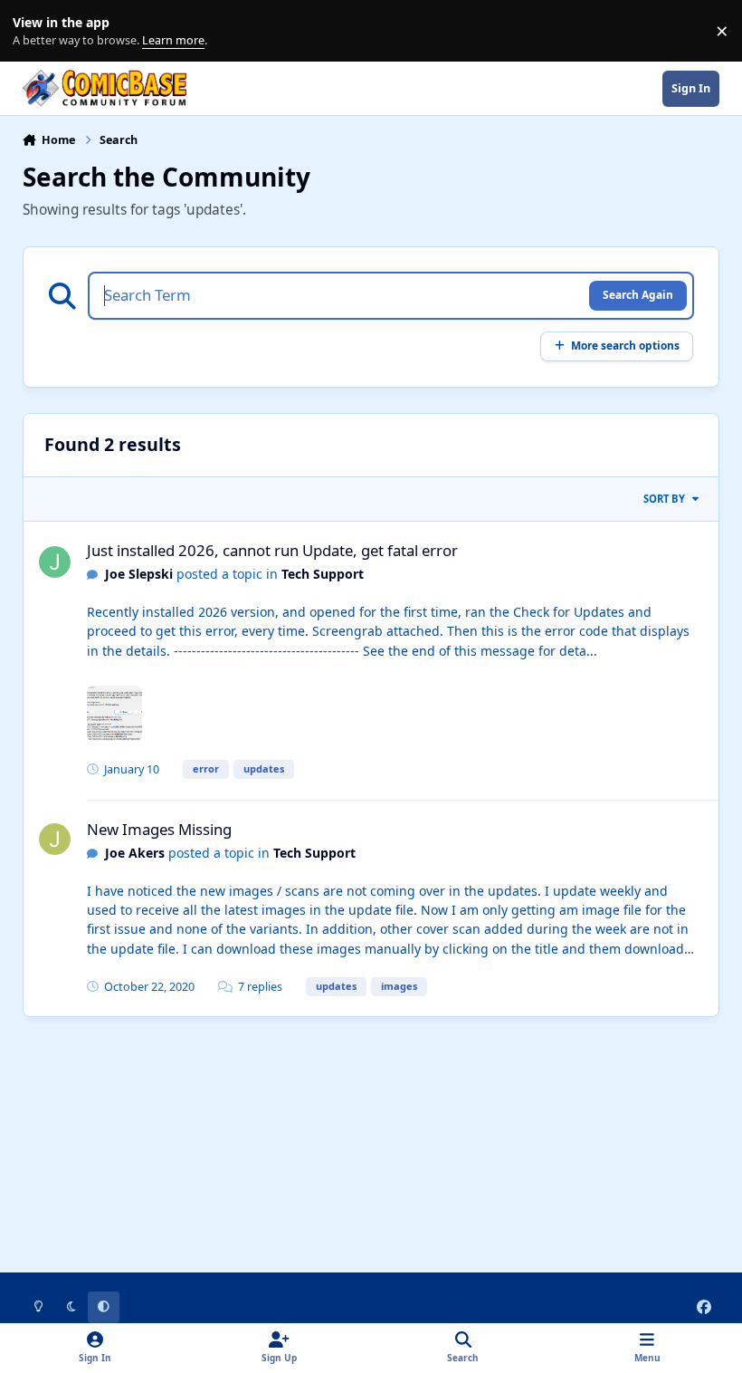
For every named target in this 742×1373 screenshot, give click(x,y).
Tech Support (322, 573)
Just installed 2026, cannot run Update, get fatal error (272, 550)
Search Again (638, 294)
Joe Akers (135, 852)
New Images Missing (159, 829)
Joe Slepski (139, 573)
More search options (625, 345)
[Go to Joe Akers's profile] (55, 839)
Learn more (35, 31)
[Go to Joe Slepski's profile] (55, 562)
